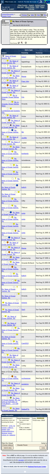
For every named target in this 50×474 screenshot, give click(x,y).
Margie (23, 76)
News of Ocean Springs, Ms (9, 57)
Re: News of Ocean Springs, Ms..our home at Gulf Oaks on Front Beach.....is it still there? (11, 401)
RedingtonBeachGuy (8, 431)
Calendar (31, 9)
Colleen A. (10, 427)
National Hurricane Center (37, 466)
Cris (22, 97)
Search (31, 5)
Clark (8, 429)
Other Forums (22, 5)
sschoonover (25, 378)
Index (32, 15)
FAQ (37, 7)
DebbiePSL (25, 409)
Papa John (25, 81)
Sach (23, 309)
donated (21, 460)
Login (11, 9)
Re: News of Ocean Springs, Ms (10, 62)
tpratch (10, 433)
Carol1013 (25, 343)
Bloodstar (4, 433)
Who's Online (29, 7)
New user (20, 7)
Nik (22, 132)
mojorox (24, 303)
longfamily (25, 153)
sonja (23, 213)
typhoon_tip (5, 435)
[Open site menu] (2, 1)
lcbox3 (23, 57)
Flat (44, 15)
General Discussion (8, 14)
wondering (25, 384)
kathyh (23, 187)
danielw (4, 429)
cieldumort (12, 435)
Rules (42, 7)
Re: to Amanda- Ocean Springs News (10, 97)
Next (38, 15)
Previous (24, 15)
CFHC (11, 426)
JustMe (24, 138)
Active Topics (40, 5)
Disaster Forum (6, 16)
